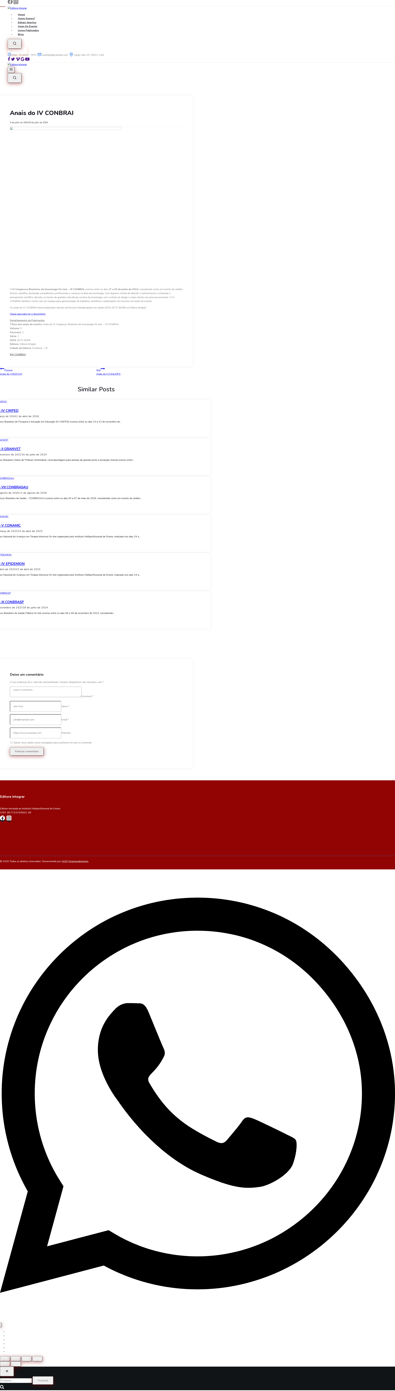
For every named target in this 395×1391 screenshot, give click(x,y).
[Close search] (7, 1371)
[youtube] (27, 60)
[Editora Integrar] (17, 8)
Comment (88, 696)
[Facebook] (10, 3)
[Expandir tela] (16, 1358)
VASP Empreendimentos (74, 861)
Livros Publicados (28, 30)
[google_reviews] (22, 60)
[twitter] (13, 60)
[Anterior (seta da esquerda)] (5, 1364)
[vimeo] (18, 60)
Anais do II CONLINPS (108, 372)
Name (65, 706)
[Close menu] (1, 1325)
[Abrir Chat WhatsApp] (197, 1320)
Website (66, 733)
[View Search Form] (15, 44)
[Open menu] (11, 70)
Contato (17, 50)
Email (65, 719)
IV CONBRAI (18, 354)
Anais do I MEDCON (11, 372)
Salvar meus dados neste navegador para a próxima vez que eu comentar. (53, 742)
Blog (21, 34)
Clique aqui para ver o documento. (28, 314)
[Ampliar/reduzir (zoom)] (5, 1358)
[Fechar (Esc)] (37, 1358)
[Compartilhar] (27, 1358)
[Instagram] (15, 3)
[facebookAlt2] (9, 60)
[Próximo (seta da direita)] (16, 1364)
